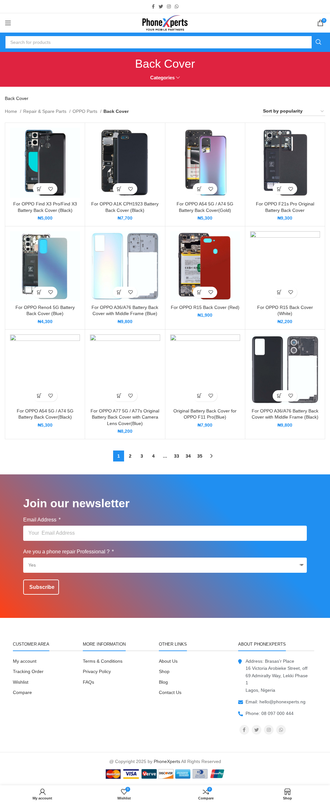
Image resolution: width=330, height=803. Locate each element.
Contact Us (170, 692)
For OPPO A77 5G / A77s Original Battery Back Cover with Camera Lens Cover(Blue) (125, 417)
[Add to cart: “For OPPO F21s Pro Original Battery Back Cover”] (279, 188)
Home (11, 111)
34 (188, 456)
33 (176, 456)
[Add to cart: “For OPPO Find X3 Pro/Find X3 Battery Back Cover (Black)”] (39, 188)
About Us (168, 661)
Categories (162, 77)
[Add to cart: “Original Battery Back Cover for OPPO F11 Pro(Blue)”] (199, 396)
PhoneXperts (167, 761)
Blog (163, 682)
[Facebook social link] (153, 6)
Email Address (40, 519)
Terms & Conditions (102, 661)
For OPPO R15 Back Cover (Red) (205, 307)
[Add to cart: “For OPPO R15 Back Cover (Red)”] (199, 292)
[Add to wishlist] (50, 188)
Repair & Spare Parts (45, 111)
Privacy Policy (97, 671)
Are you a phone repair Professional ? (67, 551)
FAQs (88, 682)
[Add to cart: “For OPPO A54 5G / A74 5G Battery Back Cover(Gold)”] (199, 188)
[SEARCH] (318, 42)
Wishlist (20, 682)
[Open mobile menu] (8, 22)
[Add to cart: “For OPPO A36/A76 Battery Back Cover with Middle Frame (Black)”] (279, 396)
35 (199, 456)
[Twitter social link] (161, 6)
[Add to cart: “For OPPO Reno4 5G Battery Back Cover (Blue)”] (39, 292)
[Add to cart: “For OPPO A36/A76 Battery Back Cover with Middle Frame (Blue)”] (119, 292)
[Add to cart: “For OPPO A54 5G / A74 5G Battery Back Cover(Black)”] (39, 396)
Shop (164, 671)
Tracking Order (28, 671)
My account (24, 661)
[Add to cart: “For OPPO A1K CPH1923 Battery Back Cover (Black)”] (119, 188)
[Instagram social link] (169, 6)
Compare (22, 692)
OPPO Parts (86, 111)
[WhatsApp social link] (176, 6)
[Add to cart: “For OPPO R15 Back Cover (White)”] (279, 292)
